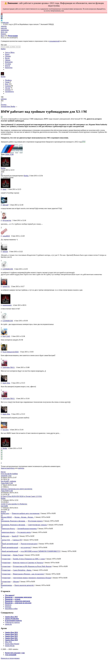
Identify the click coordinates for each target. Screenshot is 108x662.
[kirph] (4, 381)
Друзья (7, 88)
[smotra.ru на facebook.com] (2, 18)
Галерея (8, 86)
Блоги (7, 54)
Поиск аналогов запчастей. (24, 585)
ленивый (4, 475)
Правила (8, 605)
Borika (3, 76)
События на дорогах (12, 622)
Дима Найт (5, 483)
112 (2, 519)
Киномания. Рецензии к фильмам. (13, 521)
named (5, 286)
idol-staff (5, 205)
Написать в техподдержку (10, 658)
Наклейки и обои (11, 608)
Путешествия (5, 555)
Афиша (7, 60)
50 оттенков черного (35, 521)
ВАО (17, 352)
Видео (7, 58)
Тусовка (8, 64)
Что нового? (9, 595)
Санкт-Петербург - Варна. (22, 570)
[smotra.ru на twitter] (2, 20)
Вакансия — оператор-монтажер (17, 601)
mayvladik (4, 506)
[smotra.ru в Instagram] (5, 22)
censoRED (6, 236)
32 (8, 479)
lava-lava (6, 430)
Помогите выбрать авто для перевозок (25, 513)
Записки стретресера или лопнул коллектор (16, 489)
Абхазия (16, 581)
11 (1, 542)
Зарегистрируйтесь (8, 468)
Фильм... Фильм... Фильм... (24, 517)
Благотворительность (13, 620)
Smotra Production (12, 619)
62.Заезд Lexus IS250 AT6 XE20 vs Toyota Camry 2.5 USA (21, 496)
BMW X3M (9, 154)
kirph (4, 383)
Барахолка (8, 67)
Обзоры (8, 56)
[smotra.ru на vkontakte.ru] (2, 16)
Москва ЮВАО (6, 517)
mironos (5, 251)
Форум (7, 66)
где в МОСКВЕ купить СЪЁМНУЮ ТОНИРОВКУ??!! (40, 551)
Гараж (7, 82)
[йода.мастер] (4, 218)
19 (8, 510)
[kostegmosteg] (5, 303)
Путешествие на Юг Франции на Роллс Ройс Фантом (32, 566)
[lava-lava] (4, 428)
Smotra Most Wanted (12, 644)
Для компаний (10, 655)
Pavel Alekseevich (9, 352)
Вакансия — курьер (12, 599)
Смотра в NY (17, 540)
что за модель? (26, 547)
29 (2, 583)
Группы (8, 90)
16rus (8, 383)
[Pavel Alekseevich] (4, 350)
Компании (9, 62)
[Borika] (2, 75)
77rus (9, 475)
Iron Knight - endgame (8, 481)
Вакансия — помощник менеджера (18, 597)
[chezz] (5, 187)
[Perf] (4, 334)
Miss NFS (8, 642)
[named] (4, 284)
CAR (11, 483)
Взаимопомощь (6, 585)
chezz (4, 189)
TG (8, 286)
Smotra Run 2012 (11, 636)
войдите (21, 468)
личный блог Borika (8, 106)
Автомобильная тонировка (27, 528)
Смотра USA (5, 540)
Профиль (8, 80)
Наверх (3, 34)
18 (8, 494)
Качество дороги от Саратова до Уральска (28, 562)
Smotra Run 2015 (11, 617)
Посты (3, 472)
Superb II (15, 536)
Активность (9, 91)
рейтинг (4, 99)
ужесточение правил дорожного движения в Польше (32, 578)
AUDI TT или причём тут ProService (14, 504)
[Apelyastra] (4, 365)
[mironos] (4, 250)
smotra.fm (8, 624)
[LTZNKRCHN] (4, 267)
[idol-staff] (4, 203)
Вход (2, 36)
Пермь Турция (18, 555)
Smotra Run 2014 (11, 632)
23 (2, 515)
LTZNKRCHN (8, 269)
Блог (6, 84)
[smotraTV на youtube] (2, 14)
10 (2, 545)
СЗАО (8, 336)
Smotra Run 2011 (11, 638)
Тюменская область (8, 528)
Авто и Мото (9, 52)
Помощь (8, 607)
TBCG (12, 367)
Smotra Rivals (9, 646)
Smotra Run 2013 (11, 634)
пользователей (54, 41)
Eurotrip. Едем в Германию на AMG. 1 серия (29, 559)
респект (3, 104)
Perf (4, 336)
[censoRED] (4, 234)
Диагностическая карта (29, 544)
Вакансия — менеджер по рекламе (18, 603)
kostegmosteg (7, 305)
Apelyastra (6, 367)
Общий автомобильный (9, 544)
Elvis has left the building (9, 474)
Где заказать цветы (24, 532)
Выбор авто (5, 513)
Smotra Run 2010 (11, 640)
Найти (3, 49)
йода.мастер (7, 220)
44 (2, 527)
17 (2, 174)
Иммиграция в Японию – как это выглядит (28, 574)
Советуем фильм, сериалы (37, 525)
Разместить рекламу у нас (15, 653)
